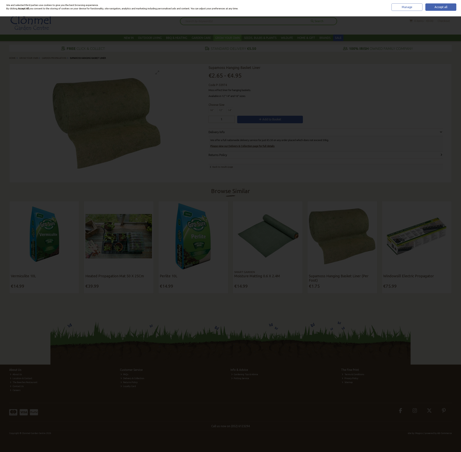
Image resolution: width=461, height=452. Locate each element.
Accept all (441, 7)
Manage (407, 7)
